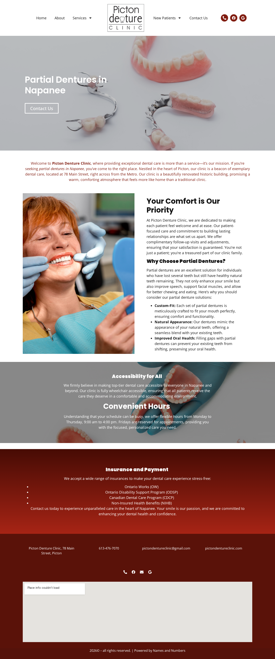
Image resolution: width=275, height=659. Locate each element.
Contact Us (198, 17)
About (60, 17)
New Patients (164, 17)
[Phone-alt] (224, 18)
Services (80, 17)
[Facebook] (233, 18)
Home (41, 17)
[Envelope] (141, 572)
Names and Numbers (169, 650)
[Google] (243, 18)
